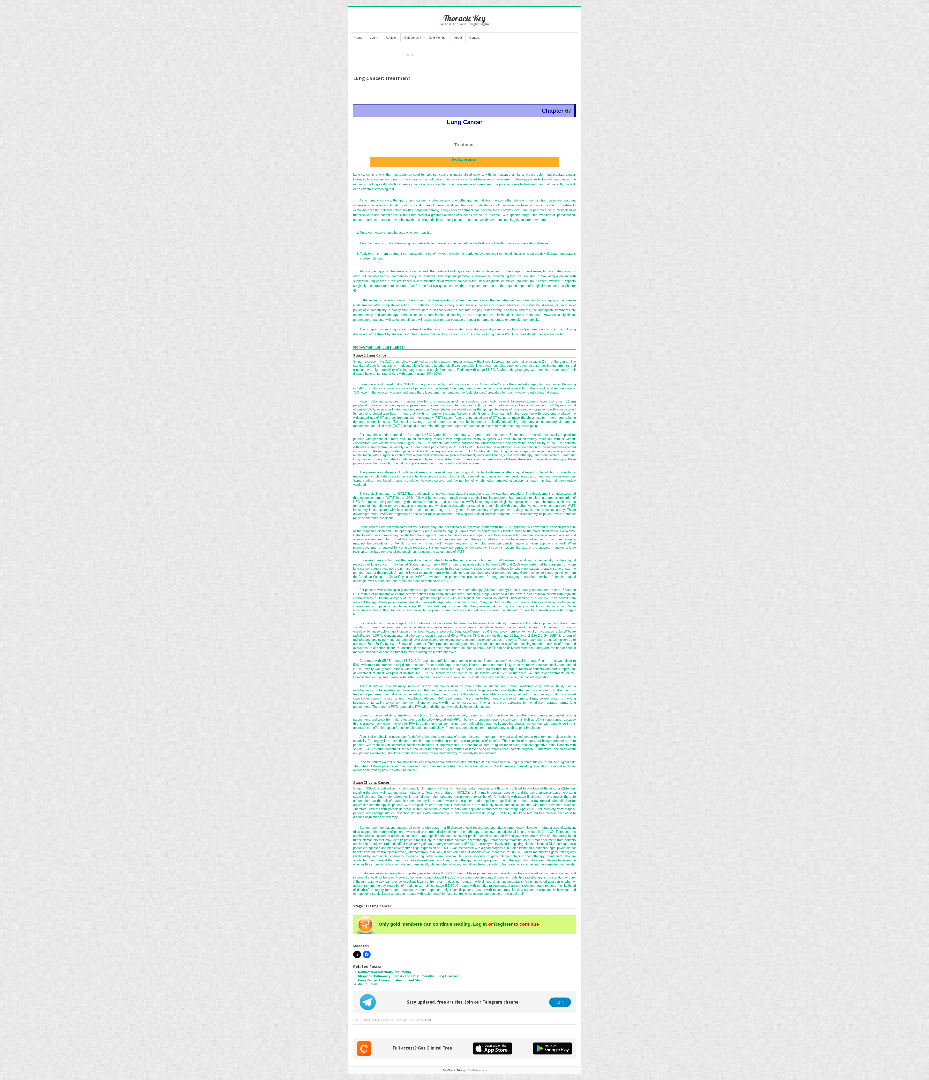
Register (391, 37)
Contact (474, 37)
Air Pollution (367, 984)
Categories (412, 37)
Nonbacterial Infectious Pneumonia (384, 972)
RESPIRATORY (403, 1020)
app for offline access (464, 1070)
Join (560, 1002)
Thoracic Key (464, 18)
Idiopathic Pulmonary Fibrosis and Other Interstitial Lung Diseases (408, 976)
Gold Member (438, 37)
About (458, 37)
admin (386, 1020)
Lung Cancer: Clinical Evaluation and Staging (392, 980)
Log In (374, 37)
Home (358, 37)
